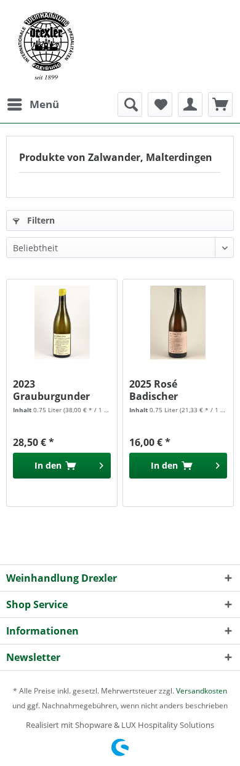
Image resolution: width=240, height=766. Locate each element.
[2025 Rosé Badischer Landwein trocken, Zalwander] (178, 322)
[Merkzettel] (160, 104)
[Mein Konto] (190, 104)
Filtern (40, 220)
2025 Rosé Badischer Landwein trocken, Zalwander (175, 390)
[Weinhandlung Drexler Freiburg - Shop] (120, 46)
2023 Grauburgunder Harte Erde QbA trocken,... (51, 390)
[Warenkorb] (220, 104)
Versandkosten (201, 691)
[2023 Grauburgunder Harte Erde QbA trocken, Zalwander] (62, 322)
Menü (44, 104)
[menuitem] (32, 104)
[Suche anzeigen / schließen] (130, 104)
